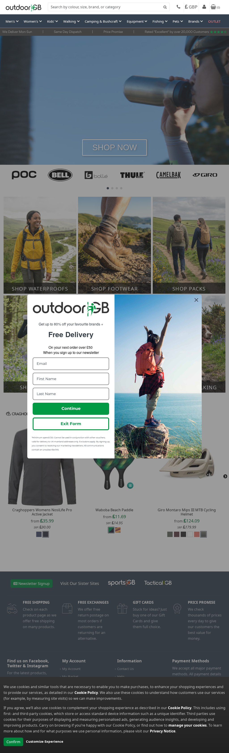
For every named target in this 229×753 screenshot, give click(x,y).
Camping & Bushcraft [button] (102, 21)
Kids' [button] (51, 21)
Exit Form (71, 423)
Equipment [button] (135, 21)
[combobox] (109, 7)
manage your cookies (187, 725)
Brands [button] (194, 21)
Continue (71, 408)
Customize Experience (44, 741)
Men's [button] (11, 21)
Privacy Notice (162, 731)
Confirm (13, 741)
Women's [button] (31, 21)
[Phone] (178, 7)
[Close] (196, 300)
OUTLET (214, 21)
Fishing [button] (159, 21)
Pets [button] (176, 21)
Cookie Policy (86, 692)
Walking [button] (70, 21)
